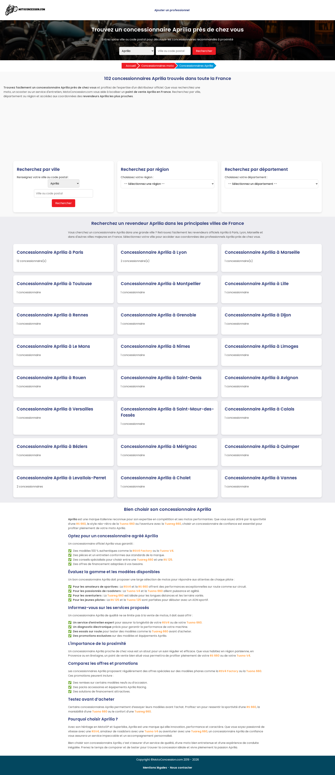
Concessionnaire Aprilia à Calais (259, 409)
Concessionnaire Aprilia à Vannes (261, 478)
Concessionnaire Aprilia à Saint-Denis (161, 378)
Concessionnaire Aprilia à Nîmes (155, 346)
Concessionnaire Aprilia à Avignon (261, 378)
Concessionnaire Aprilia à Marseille (262, 252)
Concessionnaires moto (157, 66)
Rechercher (204, 51)
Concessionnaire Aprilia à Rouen (51, 378)
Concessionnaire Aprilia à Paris (50, 252)
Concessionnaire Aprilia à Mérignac (159, 446)
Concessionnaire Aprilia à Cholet (156, 478)
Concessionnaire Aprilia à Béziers (52, 446)
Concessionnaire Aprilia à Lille (257, 283)
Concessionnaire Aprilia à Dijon (258, 315)
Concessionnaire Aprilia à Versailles (55, 409)
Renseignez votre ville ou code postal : (43, 177)
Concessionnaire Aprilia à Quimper (262, 446)
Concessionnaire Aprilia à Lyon (154, 252)
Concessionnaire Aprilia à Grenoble (158, 315)
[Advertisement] (167, 126)
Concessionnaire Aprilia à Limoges (261, 346)
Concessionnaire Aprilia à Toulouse (54, 283)
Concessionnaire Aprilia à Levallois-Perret (61, 478)
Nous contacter (181, 768)
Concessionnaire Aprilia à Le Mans (53, 346)
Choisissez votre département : (246, 177)
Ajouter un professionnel (171, 10)
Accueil (131, 66)
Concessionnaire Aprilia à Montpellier (161, 283)
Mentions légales (155, 768)
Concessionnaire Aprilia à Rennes (52, 315)
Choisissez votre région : (137, 177)
